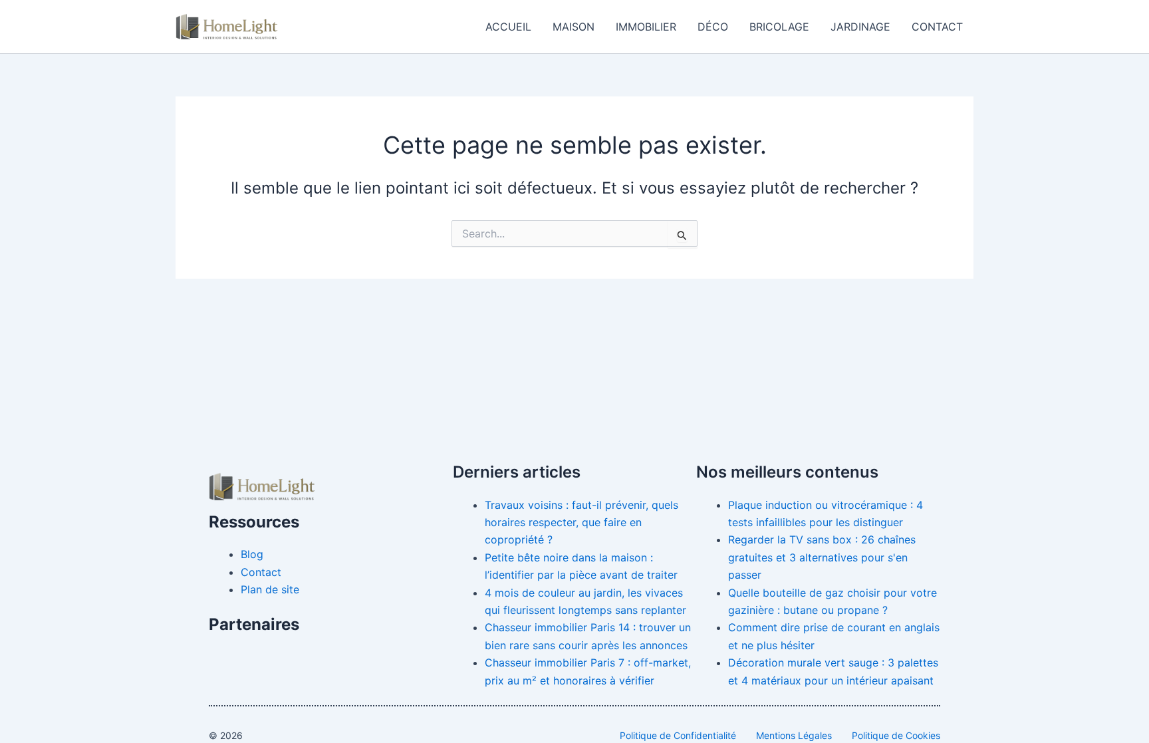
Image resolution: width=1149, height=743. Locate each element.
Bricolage (779, 26)
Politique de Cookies (896, 735)
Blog (252, 554)
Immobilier (646, 26)
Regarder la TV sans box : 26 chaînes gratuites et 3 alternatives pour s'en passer (822, 557)
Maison (573, 26)
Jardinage (860, 26)
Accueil (508, 26)
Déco (713, 26)
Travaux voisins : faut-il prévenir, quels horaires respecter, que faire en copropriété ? (581, 522)
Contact (937, 26)
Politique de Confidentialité (678, 735)
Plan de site (270, 589)
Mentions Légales (794, 735)
